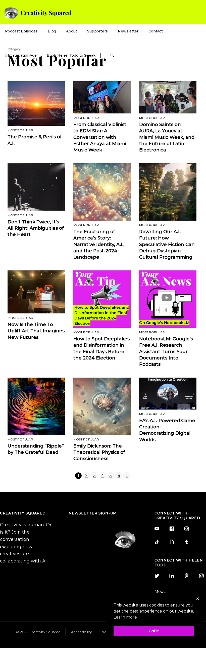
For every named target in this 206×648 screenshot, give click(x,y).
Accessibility (81, 632)
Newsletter (128, 31)
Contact (155, 31)
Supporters (97, 31)
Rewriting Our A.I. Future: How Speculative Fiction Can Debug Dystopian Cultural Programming (167, 244)
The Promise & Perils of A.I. (35, 140)
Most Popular (20, 130)
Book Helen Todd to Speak (71, 55)
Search (112, 55)
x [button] (197, 597)
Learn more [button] (125, 617)
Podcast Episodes (21, 31)
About (71, 31)
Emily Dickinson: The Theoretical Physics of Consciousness (99, 452)
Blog (52, 31)
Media (160, 591)
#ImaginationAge (21, 55)
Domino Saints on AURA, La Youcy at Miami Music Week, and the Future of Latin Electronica (166, 137)
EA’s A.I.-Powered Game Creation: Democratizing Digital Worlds (167, 430)
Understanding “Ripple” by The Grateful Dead (36, 449)
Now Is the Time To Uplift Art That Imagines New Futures (36, 331)
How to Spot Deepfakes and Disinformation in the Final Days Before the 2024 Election (101, 348)
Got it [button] (154, 631)
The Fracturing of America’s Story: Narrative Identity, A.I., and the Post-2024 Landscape (98, 244)
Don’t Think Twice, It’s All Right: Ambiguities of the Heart (36, 228)
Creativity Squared (38, 13)
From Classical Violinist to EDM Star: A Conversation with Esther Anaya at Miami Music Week (99, 137)
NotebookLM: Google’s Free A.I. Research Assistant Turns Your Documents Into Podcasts (166, 351)
